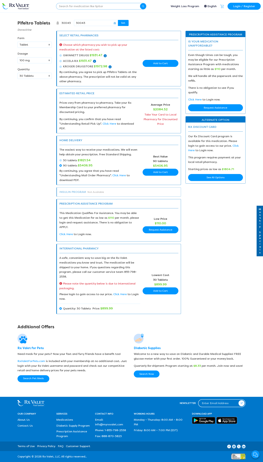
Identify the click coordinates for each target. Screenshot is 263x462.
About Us (24, 419)
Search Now (146, 373)
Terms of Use (26, 446)
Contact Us (25, 425)
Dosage (23, 53)
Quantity (24, 69)
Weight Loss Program (185, 6)
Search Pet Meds (33, 378)
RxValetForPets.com (31, 361)
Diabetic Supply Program (73, 425)
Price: (88, 308)
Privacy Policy (46, 446)
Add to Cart (160, 63)
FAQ (60, 446)
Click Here (109, 123)
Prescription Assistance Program (71, 434)
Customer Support (78, 446)
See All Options (215, 177)
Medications (64, 419)
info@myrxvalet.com (109, 424)
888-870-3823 (112, 436)
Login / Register (244, 6)
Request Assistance (160, 229)
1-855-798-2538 (115, 430)
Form (21, 38)
